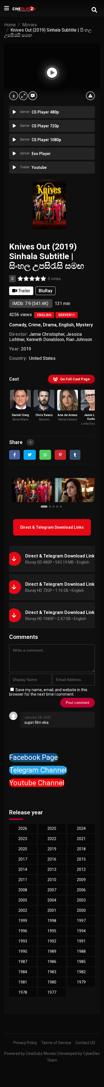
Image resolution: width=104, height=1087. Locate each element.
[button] (45, 506)
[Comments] (32, 95)
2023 (22, 838)
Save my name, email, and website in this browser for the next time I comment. (48, 692)
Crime (34, 324)
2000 (81, 910)
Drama (50, 324)
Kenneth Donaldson (45, 339)
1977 (51, 992)
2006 (81, 890)
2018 (81, 849)
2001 (51, 910)
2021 (81, 838)
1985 (81, 961)
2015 (81, 859)
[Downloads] (13, 95)
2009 (81, 879)
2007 (51, 890)
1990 (22, 951)
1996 (22, 931)
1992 (51, 941)
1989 (51, 951)
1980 (51, 982)
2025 (51, 828)
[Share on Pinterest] (60, 455)
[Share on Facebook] (14, 454)
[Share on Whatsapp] (45, 455)
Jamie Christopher (46, 334)
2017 (22, 859)
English (44, 315)
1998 (51, 920)
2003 (81, 900)
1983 (51, 972)
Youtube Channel (36, 783)
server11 (66, 315)
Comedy (17, 324)
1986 (51, 961)
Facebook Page (33, 757)
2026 (22, 828)
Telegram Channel (38, 770)
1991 (81, 941)
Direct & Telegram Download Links (52, 527)
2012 (81, 869)
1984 (22, 972)
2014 (22, 869)
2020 (22, 849)
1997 (81, 920)
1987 (22, 961)
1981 (22, 982)
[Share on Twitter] (30, 455)
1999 (22, 920)
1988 (81, 951)
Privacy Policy (25, 1042)
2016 (51, 859)
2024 (81, 828)
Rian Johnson (79, 339)
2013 (51, 869)
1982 (81, 972)
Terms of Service (56, 1042)
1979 (81, 982)
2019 (26, 349)
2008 (22, 890)
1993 (22, 941)
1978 (22, 992)
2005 (22, 900)
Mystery (84, 324)
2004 (51, 900)
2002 (22, 910)
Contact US (85, 1042)
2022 (51, 838)
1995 (51, 931)
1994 (81, 931)
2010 (51, 879)
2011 (22, 879)
